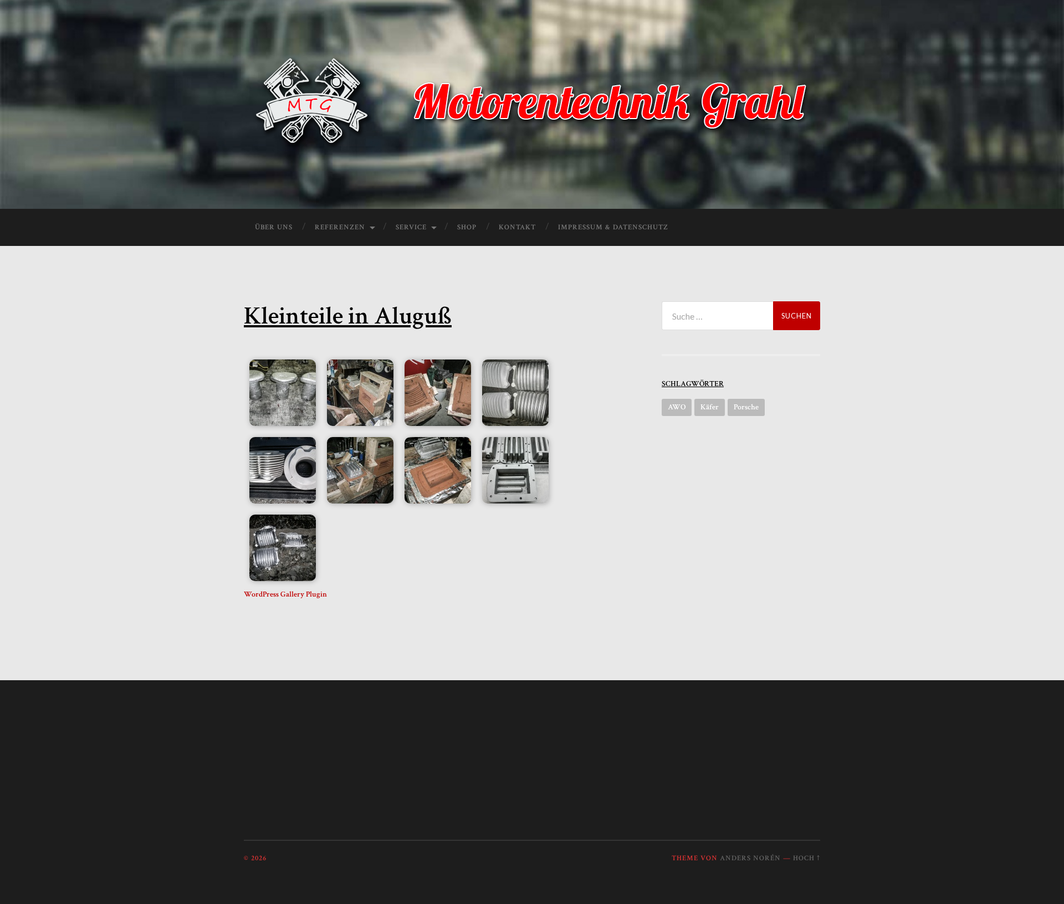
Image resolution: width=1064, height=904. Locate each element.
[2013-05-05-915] (438, 470)
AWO (677, 407)
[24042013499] (282, 470)
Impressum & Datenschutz (613, 227)
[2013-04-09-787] (282, 393)
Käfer (709, 407)
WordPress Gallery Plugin (285, 594)
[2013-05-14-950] (515, 470)
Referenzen (340, 227)
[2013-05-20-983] (515, 393)
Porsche (746, 407)
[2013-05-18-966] (438, 393)
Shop (467, 227)
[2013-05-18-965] (282, 548)
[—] (532, 102)
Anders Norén (750, 858)
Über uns (274, 227)
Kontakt (517, 227)
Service (411, 227)
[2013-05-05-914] (360, 470)
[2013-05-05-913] (360, 393)
